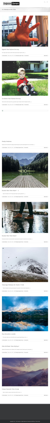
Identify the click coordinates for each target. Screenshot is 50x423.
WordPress (33, 421)
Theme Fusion (37, 421)
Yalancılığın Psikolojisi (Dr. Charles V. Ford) (13, 285)
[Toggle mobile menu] (47, 2)
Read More (45, 55)
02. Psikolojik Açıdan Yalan (19, 55)
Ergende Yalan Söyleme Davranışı (10, 49)
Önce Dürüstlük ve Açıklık (8, 334)
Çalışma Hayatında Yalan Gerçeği (10, 389)
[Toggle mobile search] (44, 2)
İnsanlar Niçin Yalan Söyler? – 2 (10, 190)
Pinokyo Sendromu (7, 141)
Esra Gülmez (5, 55)
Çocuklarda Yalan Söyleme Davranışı (11, 98)
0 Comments (26, 55)
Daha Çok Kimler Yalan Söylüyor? (10, 346)
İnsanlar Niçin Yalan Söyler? (9, 236)
